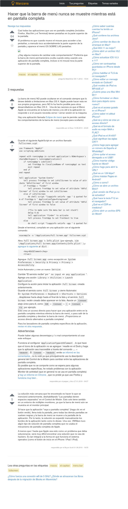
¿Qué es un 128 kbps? (103, 173)
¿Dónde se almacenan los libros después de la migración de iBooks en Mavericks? (45, 478)
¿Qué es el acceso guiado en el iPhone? (105, 109)
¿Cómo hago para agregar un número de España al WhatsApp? (105, 148)
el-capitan (33, 74)
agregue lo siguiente (28, 246)
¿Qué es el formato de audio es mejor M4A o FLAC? (103, 129)
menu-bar (45, 74)
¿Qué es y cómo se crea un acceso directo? (105, 121)
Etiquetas (92, 3)
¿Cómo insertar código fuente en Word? (103, 162)
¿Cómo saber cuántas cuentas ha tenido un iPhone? (103, 29)
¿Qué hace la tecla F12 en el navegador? (105, 200)
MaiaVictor (70, 78)
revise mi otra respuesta (30, 326)
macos (22, 74)
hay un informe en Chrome (33, 374)
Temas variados (110, 3)
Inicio (62, 3)
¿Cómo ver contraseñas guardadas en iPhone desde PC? (106, 66)
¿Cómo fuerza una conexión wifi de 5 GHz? (29, 476)
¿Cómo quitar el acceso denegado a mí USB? (104, 156)
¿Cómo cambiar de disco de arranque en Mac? (106, 43)
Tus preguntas (76, 3)
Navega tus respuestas (19, 26)
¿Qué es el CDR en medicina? (101, 206)
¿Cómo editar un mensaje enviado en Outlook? (105, 81)
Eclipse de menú (54, 117)
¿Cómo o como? (100, 182)
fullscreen (57, 74)
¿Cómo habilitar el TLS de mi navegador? (105, 74)
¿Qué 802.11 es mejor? (104, 47)
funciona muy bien (27, 377)
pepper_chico (68, 381)
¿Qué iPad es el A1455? (104, 135)
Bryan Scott (69, 447)
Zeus (72, 128)
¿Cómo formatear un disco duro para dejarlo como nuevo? (105, 101)
